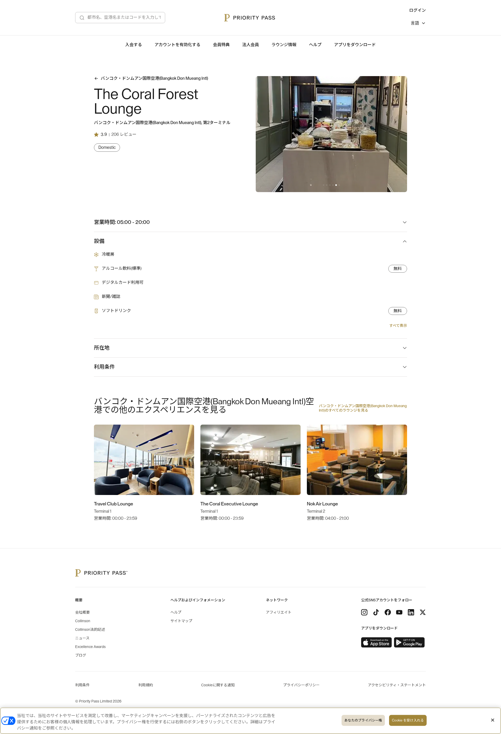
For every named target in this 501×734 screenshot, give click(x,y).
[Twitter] (423, 612)
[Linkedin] (411, 612)
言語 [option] (415, 23)
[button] (323, 185)
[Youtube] (399, 612)
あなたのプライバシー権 (363, 720)
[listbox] (418, 24)
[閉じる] (492, 720)
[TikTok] (376, 612)
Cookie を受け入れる (408, 720)
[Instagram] (364, 612)
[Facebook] (388, 612)
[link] (376, 642)
